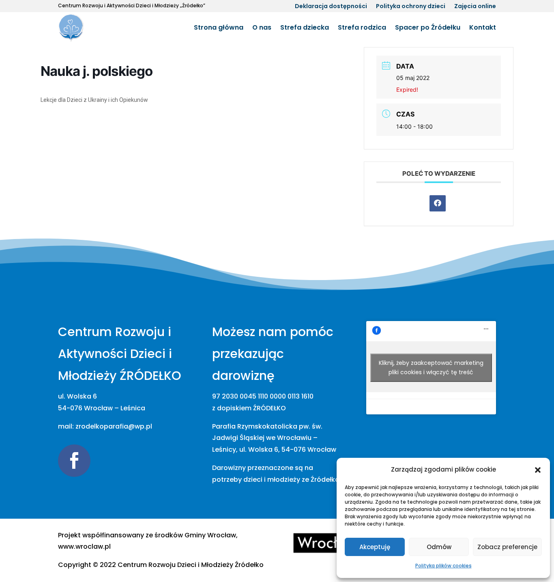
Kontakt (482, 27)
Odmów (439, 547)
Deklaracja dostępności (331, 6)
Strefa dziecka (304, 27)
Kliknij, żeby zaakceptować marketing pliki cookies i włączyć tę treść (431, 367)
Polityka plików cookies (443, 565)
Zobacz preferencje (507, 547)
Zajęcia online (475, 6)
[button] (538, 470)
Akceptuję (374, 547)
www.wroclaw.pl (84, 546)
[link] (191, 564)
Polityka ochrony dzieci (410, 6)
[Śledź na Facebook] (74, 460)
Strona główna (218, 27)
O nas (261, 27)
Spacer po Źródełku (427, 27)
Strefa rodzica (362, 27)
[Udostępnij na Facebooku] (437, 203)
